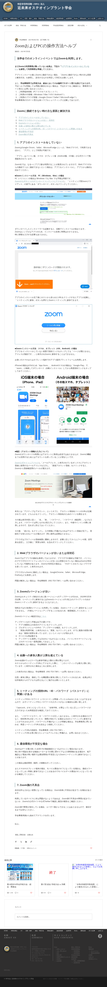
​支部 (57, 953)
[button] (75, 18)
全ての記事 (8, 25)
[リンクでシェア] (31, 842)
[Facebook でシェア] (16, 842)
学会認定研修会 (58, 25)
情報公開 (58, 955)
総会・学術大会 (21, 25)
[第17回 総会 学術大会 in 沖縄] (53, 872)
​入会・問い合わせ (61, 951)
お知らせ (30, 834)
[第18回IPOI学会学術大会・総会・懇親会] (19, 872)
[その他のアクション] (91, 39)
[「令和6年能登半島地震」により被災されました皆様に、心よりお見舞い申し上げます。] (87, 872)
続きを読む (81, 25)
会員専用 (73, 959)
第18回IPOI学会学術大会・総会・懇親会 (19, 885)
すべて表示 (99, 860)
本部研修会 (34, 25)
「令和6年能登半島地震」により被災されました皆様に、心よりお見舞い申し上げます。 (87, 885)
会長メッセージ (60, 949)
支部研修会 (45, 25)
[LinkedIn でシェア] (26, 842)
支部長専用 (77, 962)
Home (55, 947)
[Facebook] (100, 936)
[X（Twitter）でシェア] (21, 842)
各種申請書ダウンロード (63, 957)
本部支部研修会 (75, 949)
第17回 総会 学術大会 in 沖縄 (53, 884)
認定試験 (71, 25)
